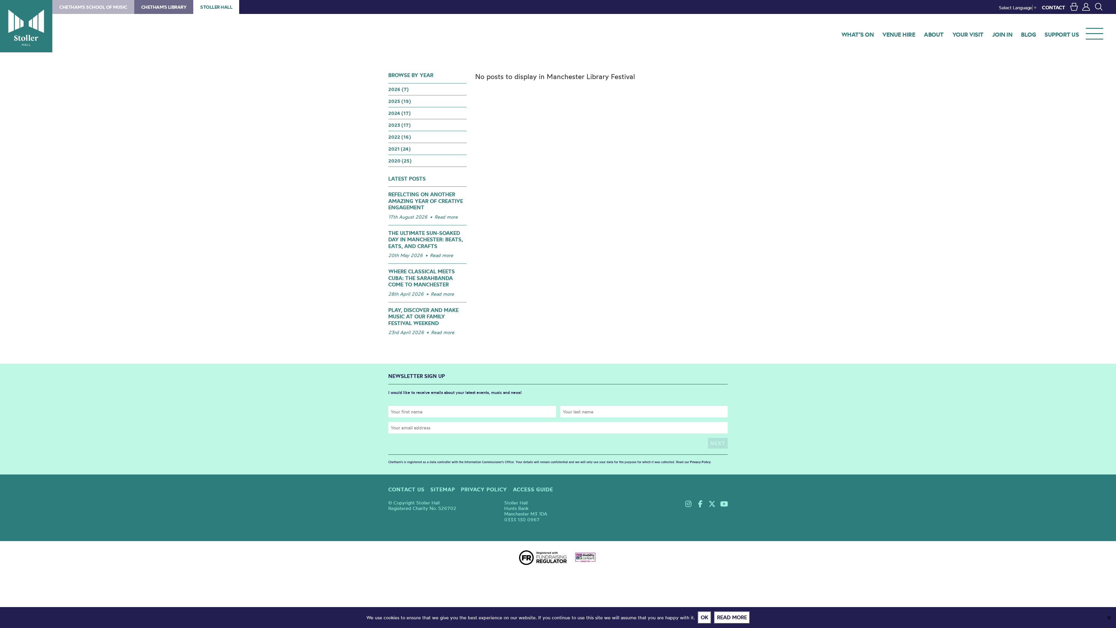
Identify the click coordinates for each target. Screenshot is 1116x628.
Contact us (406, 489)
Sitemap (442, 489)
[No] (1109, 617)
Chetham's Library (164, 7)
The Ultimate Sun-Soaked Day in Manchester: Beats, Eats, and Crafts (425, 239)
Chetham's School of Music (93, 7)
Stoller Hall (26, 26)
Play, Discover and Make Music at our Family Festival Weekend (423, 317)
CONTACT (1053, 7)
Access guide (533, 489)
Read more (446, 217)
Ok (704, 617)
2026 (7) (398, 89)
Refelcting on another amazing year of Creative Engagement (425, 201)
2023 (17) (399, 125)
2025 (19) (399, 101)
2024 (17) (399, 113)
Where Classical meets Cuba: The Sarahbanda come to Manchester (421, 278)
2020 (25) (400, 161)
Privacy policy (484, 489)
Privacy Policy (700, 462)
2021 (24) (399, 149)
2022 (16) (399, 137)
